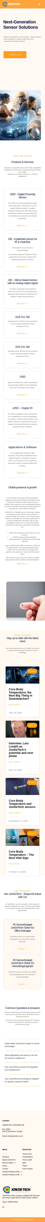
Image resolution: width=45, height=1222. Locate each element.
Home (4, 1154)
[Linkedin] (3, 1207)
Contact (5, 1169)
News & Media (7, 1163)
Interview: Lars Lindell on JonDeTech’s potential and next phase (21, 750)
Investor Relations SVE (11, 1175)
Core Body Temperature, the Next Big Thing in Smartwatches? (20, 694)
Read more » (15, 705)
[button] (39, 4)
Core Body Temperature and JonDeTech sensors (22, 804)
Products (5, 1157)
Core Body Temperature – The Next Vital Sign (21, 854)
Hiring (4, 1166)
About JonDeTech (9, 1160)
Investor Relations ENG (11, 1172)
